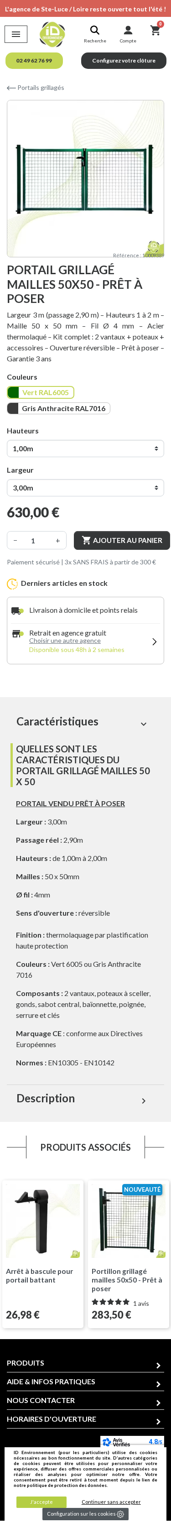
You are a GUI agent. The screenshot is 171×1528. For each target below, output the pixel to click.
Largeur (20, 469)
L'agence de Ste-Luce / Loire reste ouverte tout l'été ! (85, 9)
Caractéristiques (82, 722)
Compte (128, 40)
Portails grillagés (40, 87)
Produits (25, 1362)
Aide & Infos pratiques (51, 1381)
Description (82, 1098)
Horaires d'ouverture (51, 1418)
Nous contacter (41, 1400)
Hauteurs (23, 430)
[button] (34, 60)
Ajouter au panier (122, 540)
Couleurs (22, 376)
